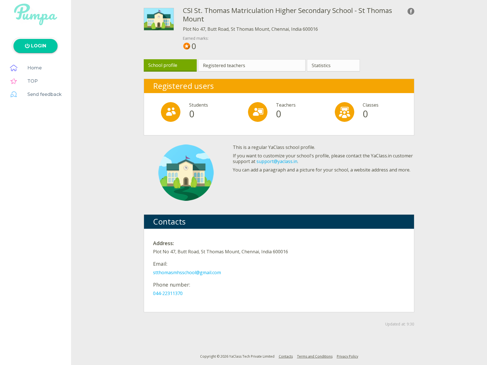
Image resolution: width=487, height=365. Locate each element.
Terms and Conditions (315, 356)
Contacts (286, 356)
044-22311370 (168, 293)
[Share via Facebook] (411, 11)
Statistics (321, 65)
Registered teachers (224, 65)
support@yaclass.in (276, 161)
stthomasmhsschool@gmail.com (187, 272)
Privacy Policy (347, 356)
